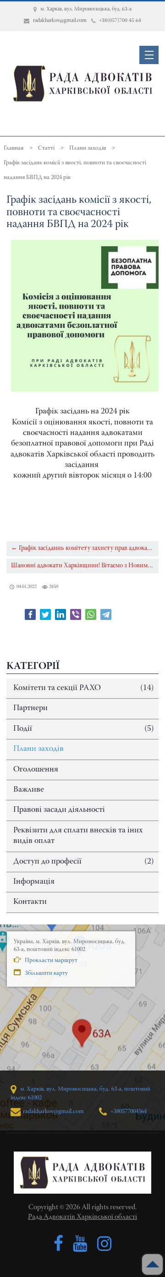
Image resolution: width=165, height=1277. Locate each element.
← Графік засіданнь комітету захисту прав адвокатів (83, 548)
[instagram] (104, 1243)
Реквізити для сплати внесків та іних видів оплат (78, 835)
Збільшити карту (45, 973)
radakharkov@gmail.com (53, 1111)
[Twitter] (45, 614)
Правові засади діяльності (59, 810)
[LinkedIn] (60, 614)
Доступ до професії (83, 862)
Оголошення (35, 770)
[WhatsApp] (90, 614)
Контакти (30, 902)
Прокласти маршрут (50, 960)
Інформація (34, 882)
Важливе (28, 790)
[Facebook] (30, 614)
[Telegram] (105, 614)
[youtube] (80, 1243)
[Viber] (75, 614)
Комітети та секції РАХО (83, 688)
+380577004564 (128, 1111)
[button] (149, 55)
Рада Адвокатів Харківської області (82, 1217)
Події (83, 729)
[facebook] (58, 1243)
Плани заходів (38, 749)
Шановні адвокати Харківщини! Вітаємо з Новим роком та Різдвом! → (84, 565)
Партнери (30, 708)
